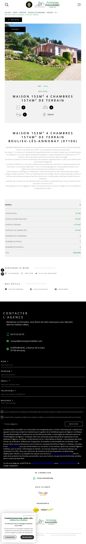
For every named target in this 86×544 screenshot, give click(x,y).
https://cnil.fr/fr (13, 446)
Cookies (74, 535)
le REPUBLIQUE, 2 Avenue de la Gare (27, 349)
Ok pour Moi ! (27, 537)
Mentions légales (70, 533)
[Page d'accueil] (43, 4)
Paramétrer (10, 537)
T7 (56, 12)
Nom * (5, 361)
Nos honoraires (51, 533)
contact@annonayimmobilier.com (26, 341)
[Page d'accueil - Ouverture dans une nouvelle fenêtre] (43, 493)
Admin (79, 533)
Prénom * (7, 371)
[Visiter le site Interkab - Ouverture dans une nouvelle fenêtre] (47, 509)
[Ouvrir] (7, 5)
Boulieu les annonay (36, 12)
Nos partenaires (55, 535)
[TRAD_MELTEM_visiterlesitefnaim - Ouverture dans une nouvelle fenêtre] (36, 510)
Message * (7, 400)
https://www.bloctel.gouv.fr (62, 454)
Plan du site (60, 533)
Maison (50, 12)
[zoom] (43, 52)
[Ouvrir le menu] (79, 5)
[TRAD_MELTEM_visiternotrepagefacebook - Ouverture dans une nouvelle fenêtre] (2, 270)
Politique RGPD (66, 535)
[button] (30, 77)
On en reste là (27, 515)
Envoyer (73, 424)
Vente (15, 12)
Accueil (8, 12)
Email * (5, 381)
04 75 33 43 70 (17, 334)
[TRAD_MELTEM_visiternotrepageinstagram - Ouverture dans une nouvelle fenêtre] (2, 274)
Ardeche (23, 12)
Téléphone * (8, 391)
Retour (15, 20)
